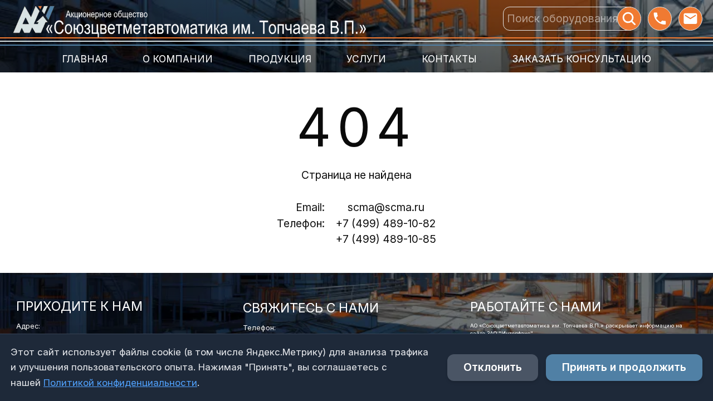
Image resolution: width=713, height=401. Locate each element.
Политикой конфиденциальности (120, 382)
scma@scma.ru (386, 207)
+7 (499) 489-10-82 (386, 223)
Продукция (279, 59)
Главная (85, 59)
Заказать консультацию (581, 59)
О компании (178, 59)
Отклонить (492, 367)
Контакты (449, 59)
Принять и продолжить (624, 367)
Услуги (366, 59)
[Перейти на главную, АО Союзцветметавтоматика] (189, 18)
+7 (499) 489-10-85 (386, 239)
